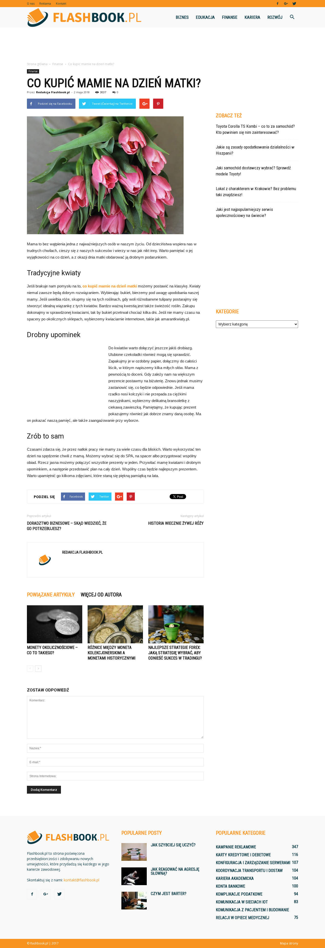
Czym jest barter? (168, 893)
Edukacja (205, 17)
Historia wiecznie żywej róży (176, 523)
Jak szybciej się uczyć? (173, 845)
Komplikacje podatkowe (239, 894)
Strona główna (37, 64)
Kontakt (61, 3)
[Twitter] (294, 3)
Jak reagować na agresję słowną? (175, 871)
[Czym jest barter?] (134, 900)
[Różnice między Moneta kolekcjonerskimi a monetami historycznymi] (115, 624)
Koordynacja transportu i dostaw (249, 870)
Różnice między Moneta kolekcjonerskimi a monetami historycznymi (111, 653)
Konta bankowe (230, 886)
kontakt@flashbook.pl (81, 880)
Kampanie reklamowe (236, 847)
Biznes (182, 17)
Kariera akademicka (235, 878)
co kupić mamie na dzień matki (110, 286)
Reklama (45, 3)
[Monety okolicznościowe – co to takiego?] (54, 624)
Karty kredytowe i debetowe (243, 854)
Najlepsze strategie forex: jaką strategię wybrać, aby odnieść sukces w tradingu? (175, 653)
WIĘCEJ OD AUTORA (101, 595)
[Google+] (286, 3)
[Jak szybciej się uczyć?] (134, 852)
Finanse (229, 17)
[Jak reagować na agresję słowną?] (134, 876)
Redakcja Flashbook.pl (53, 92)
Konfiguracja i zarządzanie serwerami (253, 862)
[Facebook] (277, 3)
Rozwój (274, 17)
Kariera (252, 17)
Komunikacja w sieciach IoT (242, 902)
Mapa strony (289, 943)
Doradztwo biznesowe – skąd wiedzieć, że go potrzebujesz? (66, 526)
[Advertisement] (162, 44)
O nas (31, 3)
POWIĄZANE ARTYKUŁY (51, 595)
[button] (292, 17)
